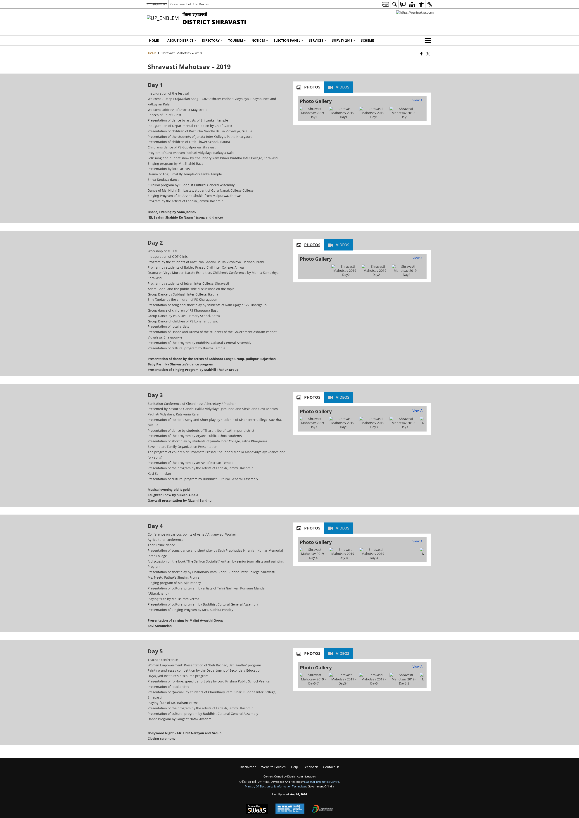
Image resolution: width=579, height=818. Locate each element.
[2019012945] (343, 423)
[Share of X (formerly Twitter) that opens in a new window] (428, 53)
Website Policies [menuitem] (273, 767)
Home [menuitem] (154, 40)
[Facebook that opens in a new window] (421, 53)
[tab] (308, 87)
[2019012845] (313, 113)
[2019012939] (374, 423)
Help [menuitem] (294, 767)
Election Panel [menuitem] (287, 40)
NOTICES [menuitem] (258, 40)
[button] (428, 40)
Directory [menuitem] (211, 40)
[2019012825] (343, 113)
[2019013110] (313, 679)
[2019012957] (404, 423)
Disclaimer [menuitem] (248, 767)
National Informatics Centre (321, 781)
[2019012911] (313, 423)
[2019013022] (374, 554)
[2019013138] (404, 679)
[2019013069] (313, 554)
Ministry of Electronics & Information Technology (275, 786)
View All (418, 100)
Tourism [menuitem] (235, 40)
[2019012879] (404, 113)
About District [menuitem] (180, 40)
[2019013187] (374, 679)
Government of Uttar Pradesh (190, 4)
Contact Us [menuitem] (331, 767)
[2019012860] (374, 113)
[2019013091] (343, 554)
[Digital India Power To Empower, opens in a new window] (322, 809)
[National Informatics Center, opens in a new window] (290, 809)
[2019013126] (343, 679)
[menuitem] (385, 4)
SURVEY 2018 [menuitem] (342, 40)
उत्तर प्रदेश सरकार (157, 4)
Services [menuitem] (316, 40)
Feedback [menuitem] (311, 767)
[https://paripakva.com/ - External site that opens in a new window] (415, 12)
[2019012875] (346, 271)
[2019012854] (406, 271)
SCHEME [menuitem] (367, 40)
